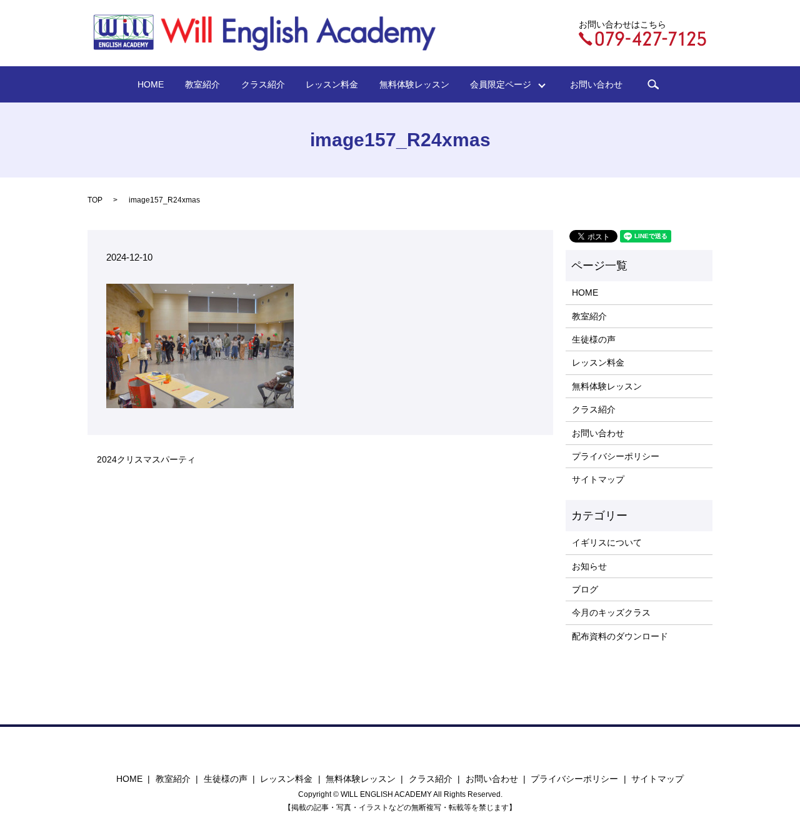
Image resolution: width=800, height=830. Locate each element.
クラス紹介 (263, 84)
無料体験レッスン (414, 84)
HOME (151, 84)
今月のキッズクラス (611, 613)
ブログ (585, 589)
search (653, 84)
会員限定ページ (505, 84)
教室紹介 (202, 84)
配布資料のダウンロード (620, 636)
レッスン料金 (332, 84)
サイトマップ (598, 479)
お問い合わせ (596, 84)
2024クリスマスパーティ (146, 459)
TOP (95, 200)
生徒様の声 (594, 339)
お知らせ (589, 566)
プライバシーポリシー (615, 456)
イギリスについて (607, 543)
